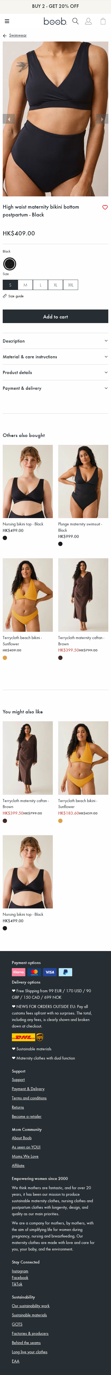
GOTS (17, 1324)
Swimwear (18, 35)
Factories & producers (30, 1333)
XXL (70, 285)
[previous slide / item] (9, 119)
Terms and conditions (29, 1097)
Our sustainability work (31, 1305)
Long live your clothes (29, 1351)
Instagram (20, 1271)
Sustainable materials (29, 1314)
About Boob (22, 1137)
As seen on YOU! (26, 1147)
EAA (15, 1361)
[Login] (88, 21)
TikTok (17, 1284)
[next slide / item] (102, 119)
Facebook (20, 1277)
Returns (18, 1107)
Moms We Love (25, 1156)
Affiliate (18, 1165)
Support (18, 1079)
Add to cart (55, 316)
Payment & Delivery (28, 1088)
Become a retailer (26, 1116)
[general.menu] (7, 21)
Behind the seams (26, 1342)
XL (55, 285)
